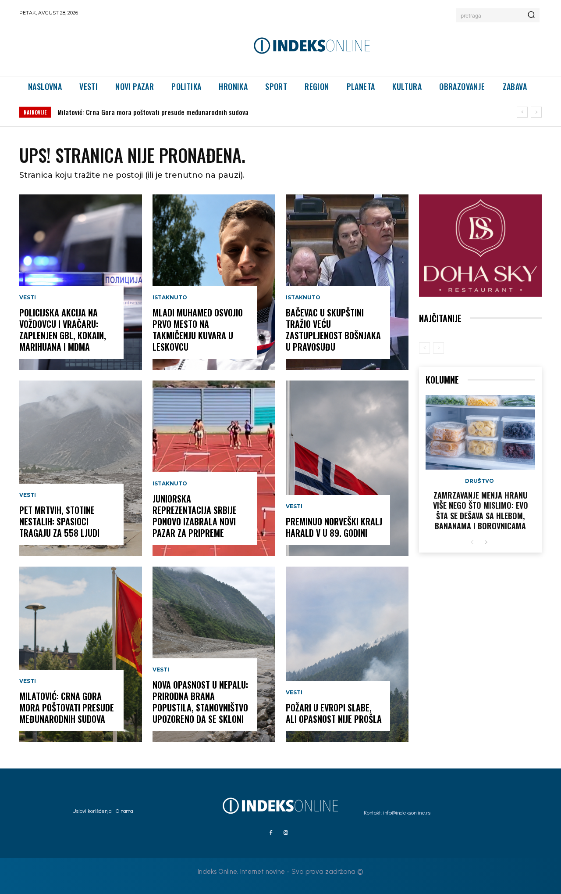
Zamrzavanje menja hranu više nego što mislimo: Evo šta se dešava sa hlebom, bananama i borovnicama (480, 510)
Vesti (27, 297)
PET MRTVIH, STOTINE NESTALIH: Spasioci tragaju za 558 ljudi (59, 521)
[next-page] (485, 542)
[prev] (522, 112)
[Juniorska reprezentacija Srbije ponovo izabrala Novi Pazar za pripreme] (214, 468)
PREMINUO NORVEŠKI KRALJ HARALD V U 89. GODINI (334, 527)
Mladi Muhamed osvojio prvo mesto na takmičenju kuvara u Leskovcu (198, 329)
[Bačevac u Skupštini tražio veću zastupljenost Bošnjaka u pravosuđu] (347, 282)
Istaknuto (170, 297)
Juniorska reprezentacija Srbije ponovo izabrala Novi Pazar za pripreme (195, 515)
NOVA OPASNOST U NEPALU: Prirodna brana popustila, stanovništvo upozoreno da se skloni (200, 701)
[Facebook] (271, 833)
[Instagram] (285, 833)
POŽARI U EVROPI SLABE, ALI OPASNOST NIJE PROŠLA (334, 713)
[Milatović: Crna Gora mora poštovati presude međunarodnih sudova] (80, 654)
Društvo (479, 481)
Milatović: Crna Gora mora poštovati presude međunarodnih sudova (153, 112)
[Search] (531, 15)
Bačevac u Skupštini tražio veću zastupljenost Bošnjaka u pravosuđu (333, 329)
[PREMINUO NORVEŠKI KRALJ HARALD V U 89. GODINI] (347, 468)
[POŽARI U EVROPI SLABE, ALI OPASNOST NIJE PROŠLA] (347, 654)
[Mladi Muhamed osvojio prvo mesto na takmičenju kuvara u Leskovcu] (214, 282)
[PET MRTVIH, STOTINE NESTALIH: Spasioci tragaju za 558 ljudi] (80, 468)
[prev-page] (424, 348)
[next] (536, 112)
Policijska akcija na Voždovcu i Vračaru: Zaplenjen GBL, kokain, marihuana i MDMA (62, 329)
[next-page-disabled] (438, 348)
